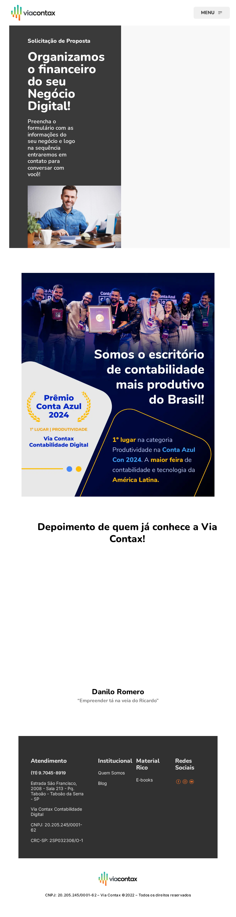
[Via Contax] (55, 12)
